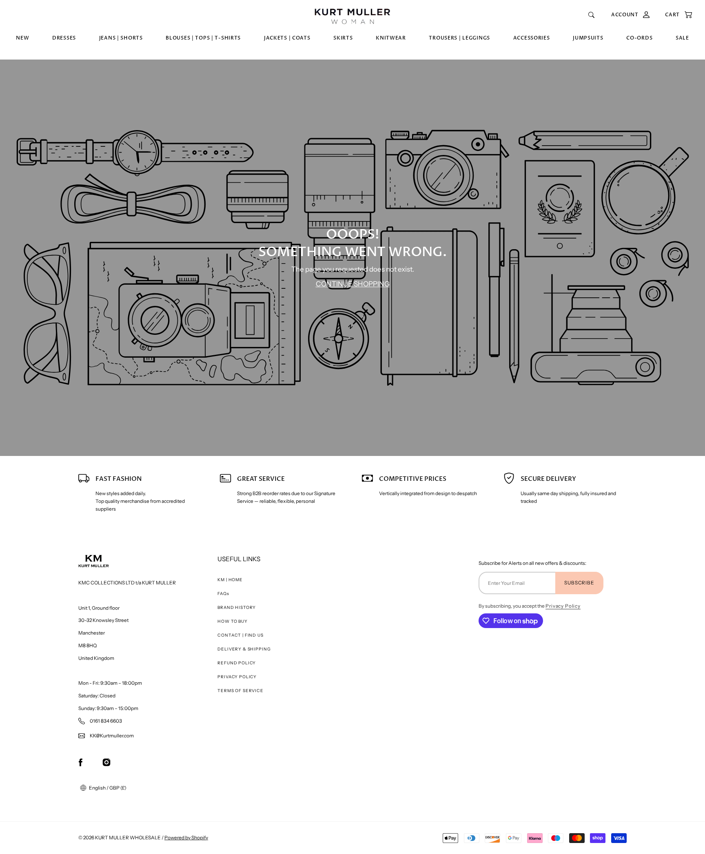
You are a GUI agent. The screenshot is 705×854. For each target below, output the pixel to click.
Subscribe (579, 583)
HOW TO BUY (232, 621)
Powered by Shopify (186, 837)
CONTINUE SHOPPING (353, 284)
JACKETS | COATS (287, 38)
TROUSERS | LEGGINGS (459, 38)
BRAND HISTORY (236, 607)
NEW (22, 38)
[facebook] (80, 762)
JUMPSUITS (588, 38)
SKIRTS (342, 38)
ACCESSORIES (531, 38)
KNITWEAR (391, 38)
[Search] (591, 14)
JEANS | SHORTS (121, 38)
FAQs (223, 593)
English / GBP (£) (107, 788)
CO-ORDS (639, 38)
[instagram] (106, 762)
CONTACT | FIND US (240, 635)
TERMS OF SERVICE (240, 690)
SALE (682, 38)
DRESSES (64, 38)
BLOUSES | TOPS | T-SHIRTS (203, 38)
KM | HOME (230, 579)
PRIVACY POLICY (237, 676)
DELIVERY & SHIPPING (243, 649)
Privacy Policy (563, 606)
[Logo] (352, 15)
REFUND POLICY (236, 663)
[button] (674, 15)
